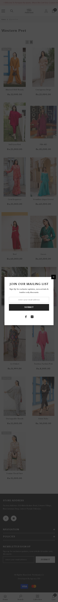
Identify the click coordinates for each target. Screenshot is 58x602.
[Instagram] (32, 317)
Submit (28, 307)
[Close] (53, 277)
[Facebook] (26, 317)
